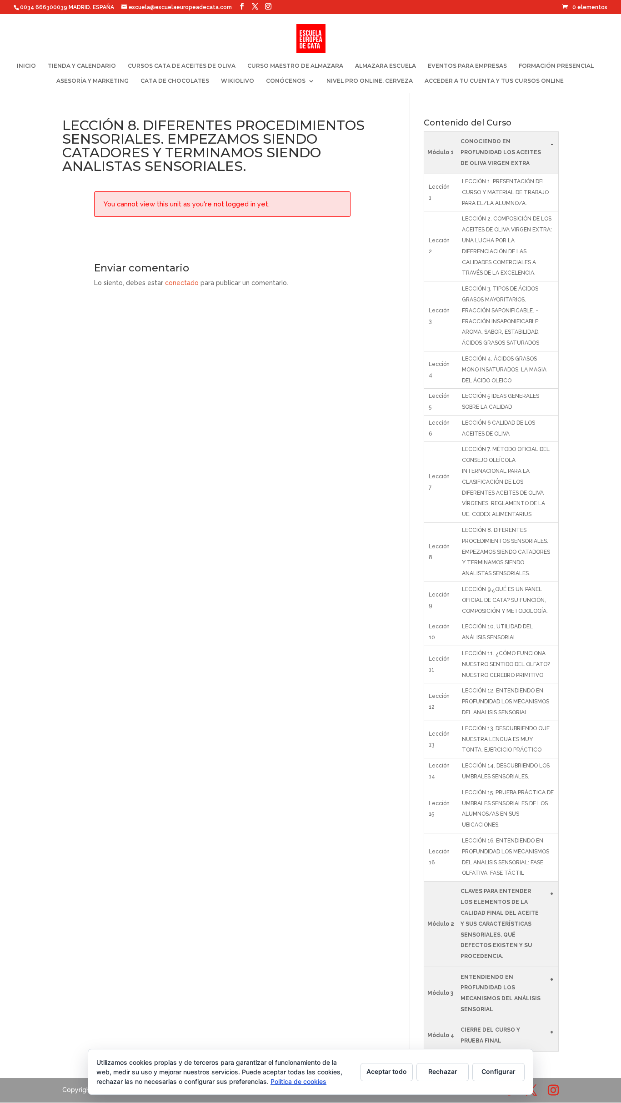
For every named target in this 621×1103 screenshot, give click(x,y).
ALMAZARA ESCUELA (385, 66)
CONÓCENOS (285, 81)
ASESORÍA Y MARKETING (92, 81)
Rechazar (442, 1071)
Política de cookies (298, 1081)
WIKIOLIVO (237, 81)
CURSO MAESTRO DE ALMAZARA (295, 66)
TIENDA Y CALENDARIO (82, 66)
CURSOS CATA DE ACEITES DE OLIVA (181, 66)
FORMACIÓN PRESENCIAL (556, 66)
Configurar (498, 1071)
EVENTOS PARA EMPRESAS (467, 66)
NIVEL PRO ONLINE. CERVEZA (369, 81)
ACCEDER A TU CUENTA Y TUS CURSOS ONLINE (494, 81)
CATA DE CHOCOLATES (174, 81)
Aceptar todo (386, 1071)
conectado (182, 282)
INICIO (26, 66)
